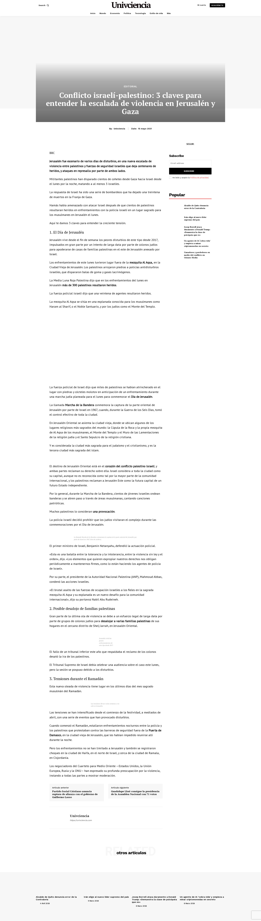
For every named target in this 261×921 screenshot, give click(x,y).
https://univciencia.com (81, 820)
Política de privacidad (199, 178)
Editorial (130, 86)
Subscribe (189, 171)
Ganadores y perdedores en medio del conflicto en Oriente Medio (197, 255)
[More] (83, 145)
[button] (44, 5)
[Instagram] (193, 149)
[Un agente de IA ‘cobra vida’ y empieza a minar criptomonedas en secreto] (175, 243)
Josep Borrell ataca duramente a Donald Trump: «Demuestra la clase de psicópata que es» (197, 231)
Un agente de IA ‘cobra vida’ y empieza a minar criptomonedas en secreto (197, 243)
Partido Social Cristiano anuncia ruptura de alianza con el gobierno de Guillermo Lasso (75, 794)
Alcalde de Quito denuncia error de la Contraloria (196, 206)
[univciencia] (57, 818)
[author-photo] (37, 903)
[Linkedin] (71, 145)
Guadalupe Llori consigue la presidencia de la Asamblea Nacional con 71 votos (135, 793)
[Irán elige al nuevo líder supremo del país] (175, 218)
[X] (58, 145)
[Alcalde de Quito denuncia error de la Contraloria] (175, 206)
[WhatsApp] (64, 145)
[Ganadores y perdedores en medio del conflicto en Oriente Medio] (175, 255)
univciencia (119, 128)
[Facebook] (52, 145)
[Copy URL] (77, 145)
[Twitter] (187, 149)
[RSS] (199, 149)
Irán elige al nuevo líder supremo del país (195, 218)
